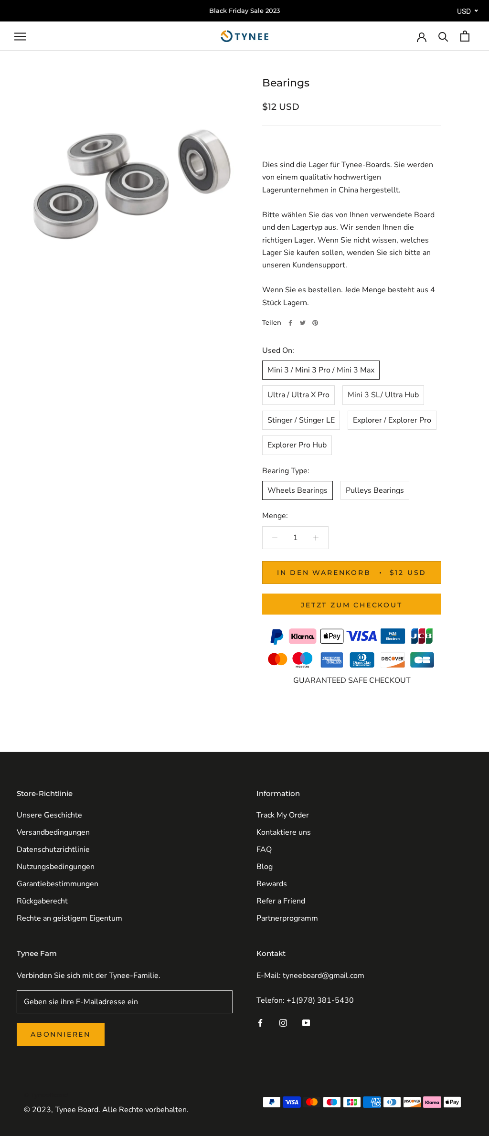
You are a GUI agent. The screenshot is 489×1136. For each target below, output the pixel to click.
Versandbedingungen (53, 832)
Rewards (271, 884)
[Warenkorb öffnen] (464, 36)
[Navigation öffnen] (20, 36)
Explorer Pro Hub (297, 445)
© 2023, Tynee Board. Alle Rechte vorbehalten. (106, 1109)
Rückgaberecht (42, 901)
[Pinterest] (315, 323)
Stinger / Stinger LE (301, 420)
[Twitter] (303, 323)
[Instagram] (283, 1022)
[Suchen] (443, 36)
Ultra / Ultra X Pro (298, 395)
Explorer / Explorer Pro (392, 420)
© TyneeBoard (46, 1095)
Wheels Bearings (297, 490)
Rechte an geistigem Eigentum (69, 918)
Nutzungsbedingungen (56, 866)
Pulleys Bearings (375, 490)
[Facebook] (290, 323)
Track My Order (282, 815)
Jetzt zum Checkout (351, 605)
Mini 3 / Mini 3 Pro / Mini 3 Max (320, 370)
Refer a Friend (280, 901)
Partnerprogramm (287, 918)
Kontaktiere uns (283, 832)
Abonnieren (61, 1034)
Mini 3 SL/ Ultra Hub (383, 395)
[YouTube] (306, 1022)
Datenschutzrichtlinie (53, 849)
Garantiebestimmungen (57, 884)
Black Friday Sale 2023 (244, 10)
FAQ (264, 849)
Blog (264, 866)
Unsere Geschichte (49, 815)
